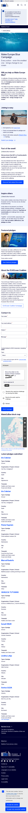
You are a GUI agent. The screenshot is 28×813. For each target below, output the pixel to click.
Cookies (3, 773)
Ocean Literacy (6, 30)
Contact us (4, 764)
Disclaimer (9, 450)
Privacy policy (5, 776)
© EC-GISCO (9, 448)
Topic (2, 352)
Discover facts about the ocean (12, 182)
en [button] (18, 5)
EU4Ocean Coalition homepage (12, 306)
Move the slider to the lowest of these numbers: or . (12, 374)
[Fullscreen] (25, 434)
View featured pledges (9, 262)
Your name (4, 316)
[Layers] (25, 423)
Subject (3, 330)
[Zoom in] (25, 426)
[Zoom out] (25, 430)
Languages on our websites (8, 770)
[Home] (25, 419)
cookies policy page (11, 793)
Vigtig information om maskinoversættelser (11, 20)
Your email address (6, 323)
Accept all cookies (12, 804)
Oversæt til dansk (9, 19)
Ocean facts (16, 128)
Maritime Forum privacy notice (9, 744)
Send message (7, 409)
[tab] (14, 392)
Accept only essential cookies (16, 809)
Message (3, 336)
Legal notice (4, 779)
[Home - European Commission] (5, 5)
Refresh (7, 403)
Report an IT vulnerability (8, 767)
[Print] (25, 438)
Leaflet (14, 448)
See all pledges (5, 719)
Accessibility (4, 782)
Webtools (3, 448)
